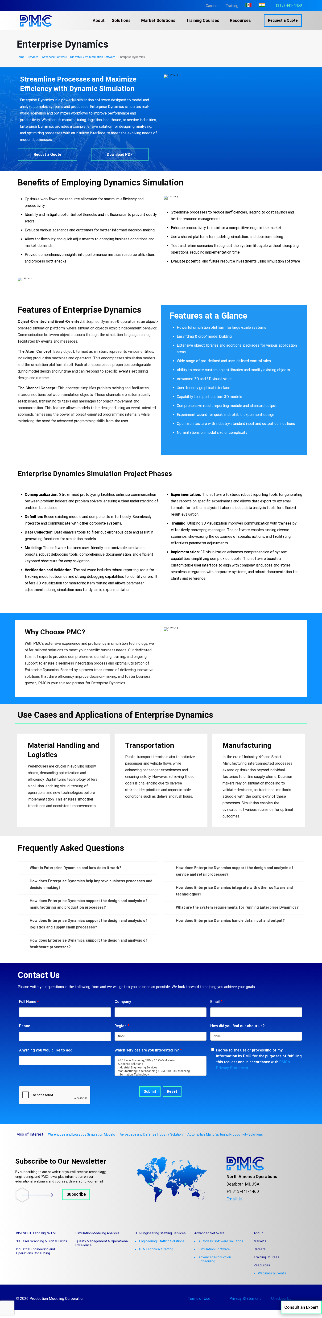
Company (123, 1001)
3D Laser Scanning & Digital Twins (41, 1241)
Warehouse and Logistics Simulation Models (81, 1134)
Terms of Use (199, 1298)
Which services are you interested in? (148, 1050)
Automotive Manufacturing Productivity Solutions (225, 1134)
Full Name (29, 1001)
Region (122, 1026)
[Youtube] (242, 1206)
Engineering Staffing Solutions (162, 1241)
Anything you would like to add (45, 1050)
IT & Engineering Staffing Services (160, 1233)
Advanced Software (54, 57)
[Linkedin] (249, 1206)
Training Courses (266, 1257)
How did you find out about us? (237, 1026)
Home (20, 57)
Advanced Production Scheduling (214, 1259)
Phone (24, 1026)
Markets (260, 1241)
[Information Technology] (160, 1074)
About (258, 1233)
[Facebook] (228, 1206)
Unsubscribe (281, 1298)
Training (232, 6)
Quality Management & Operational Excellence (101, 1243)
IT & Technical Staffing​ (156, 1249)
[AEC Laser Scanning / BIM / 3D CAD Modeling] (160, 1060)
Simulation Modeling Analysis (97, 1233)
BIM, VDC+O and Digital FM (36, 1233)
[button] (88, 868)
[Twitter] (235, 1206)
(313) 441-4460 (289, 5)
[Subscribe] (52, 1201)
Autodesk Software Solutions (220, 1241)
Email (216, 1001)
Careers (212, 6)
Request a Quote (283, 20)
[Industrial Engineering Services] (160, 1067)
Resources (262, 1265)
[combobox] (160, 1036)
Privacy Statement (245, 1298)
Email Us (235, 1199)
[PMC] (36, 20)
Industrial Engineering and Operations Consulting (35, 1251)
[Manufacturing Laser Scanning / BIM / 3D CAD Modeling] (160, 1071)
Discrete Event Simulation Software (92, 57)
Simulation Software (214, 1249)
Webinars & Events (272, 1273)
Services (33, 57)
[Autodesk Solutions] (160, 1064)
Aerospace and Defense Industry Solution (151, 1134)
